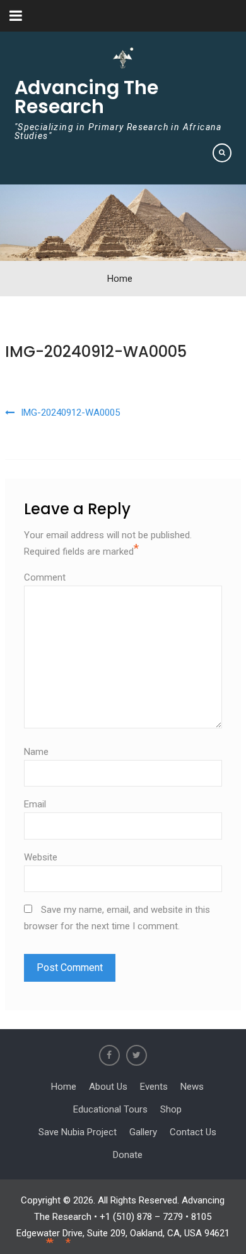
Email (35, 804)
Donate (128, 1155)
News (192, 1086)
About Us (108, 1086)
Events (154, 1086)
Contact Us (193, 1132)
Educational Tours (110, 1109)
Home (63, 1086)
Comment (45, 577)
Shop (171, 1109)
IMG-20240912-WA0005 (96, 351)
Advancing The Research (86, 97)
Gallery (143, 1132)
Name (36, 751)
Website (40, 857)
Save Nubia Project (77, 1132)
